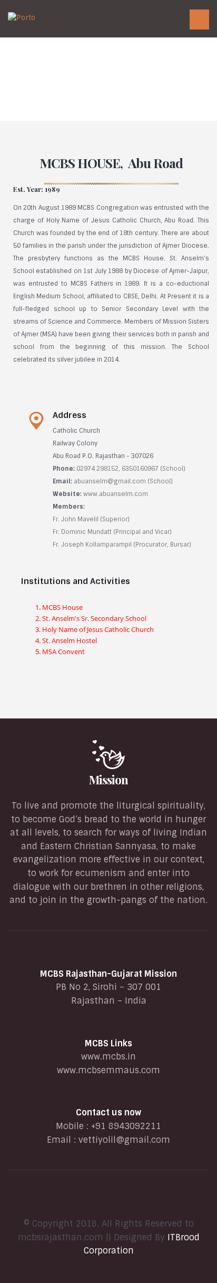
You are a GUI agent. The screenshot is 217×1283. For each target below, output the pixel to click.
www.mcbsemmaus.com (108, 1070)
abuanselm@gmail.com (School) (123, 481)
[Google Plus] (99, 1201)
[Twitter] (117, 1201)
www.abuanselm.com (115, 494)
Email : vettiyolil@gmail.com (108, 1139)
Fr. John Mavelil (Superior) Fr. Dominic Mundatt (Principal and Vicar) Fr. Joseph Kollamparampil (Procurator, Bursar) (122, 532)
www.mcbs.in (108, 1056)
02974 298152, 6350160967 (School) (130, 468)
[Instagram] (135, 1201)
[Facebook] (82, 1201)
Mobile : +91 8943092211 (108, 1126)
